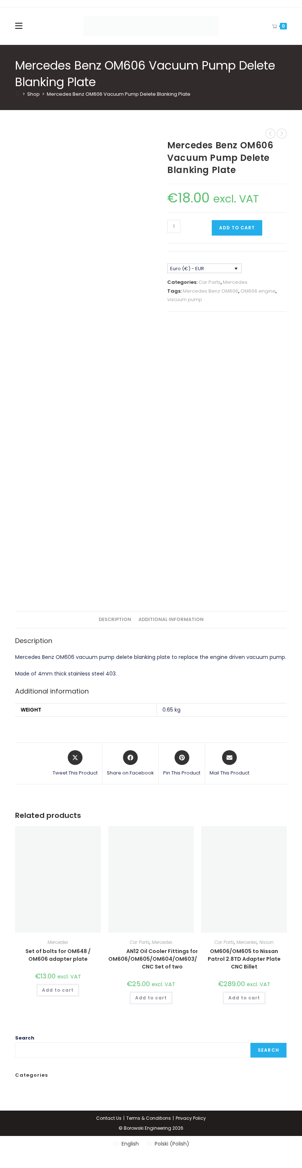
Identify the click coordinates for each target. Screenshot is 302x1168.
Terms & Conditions (148, 1118)
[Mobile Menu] (18, 26)
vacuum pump (184, 299)
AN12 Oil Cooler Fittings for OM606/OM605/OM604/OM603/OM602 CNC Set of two (162, 959)
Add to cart (237, 228)
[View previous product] (270, 133)
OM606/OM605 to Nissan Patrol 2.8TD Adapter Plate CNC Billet (244, 959)
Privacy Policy (191, 1118)
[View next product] (282, 133)
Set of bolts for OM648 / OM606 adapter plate (58, 955)
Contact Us (109, 1118)
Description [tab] (115, 619)
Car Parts (210, 282)
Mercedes (235, 282)
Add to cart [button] (58, 990)
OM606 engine (257, 290)
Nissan (266, 942)
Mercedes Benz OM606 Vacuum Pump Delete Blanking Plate (118, 94)
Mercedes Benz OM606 (210, 290)
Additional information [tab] (171, 619)
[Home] (17, 94)
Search (24, 1037)
